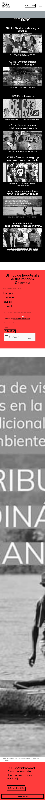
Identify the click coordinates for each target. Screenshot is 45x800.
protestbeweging (31, 151)
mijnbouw (34, 250)
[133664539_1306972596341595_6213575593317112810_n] (22, 140)
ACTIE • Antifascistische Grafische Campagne (22, 63)
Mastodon (9, 297)
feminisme (32, 183)
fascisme (32, 87)
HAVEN (28, 217)
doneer (29, 5)
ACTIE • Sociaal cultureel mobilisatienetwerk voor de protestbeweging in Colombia (22, 128)
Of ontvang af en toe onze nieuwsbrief (17, 312)
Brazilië (35, 249)
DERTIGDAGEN (20, 217)
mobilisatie (20, 151)
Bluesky (7, 301)
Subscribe (10, 331)
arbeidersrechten (11, 119)
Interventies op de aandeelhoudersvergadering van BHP (22, 225)
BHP (30, 249)
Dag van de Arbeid (33, 119)
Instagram (9, 293)
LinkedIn (8, 306)
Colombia (31, 54)
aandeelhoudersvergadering (17, 249)
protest (34, 217)
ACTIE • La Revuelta (22, 96)
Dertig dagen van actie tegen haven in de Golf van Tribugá (22, 192)
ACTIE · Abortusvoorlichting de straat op (22, 29)
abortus (13, 54)
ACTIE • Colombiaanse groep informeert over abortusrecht (22, 159)
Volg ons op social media (12, 288)
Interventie (19, 250)
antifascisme (14, 87)
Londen (27, 250)
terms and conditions (21, 319)
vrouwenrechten (22, 56)
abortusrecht (22, 54)
